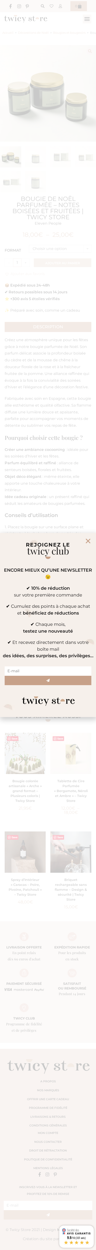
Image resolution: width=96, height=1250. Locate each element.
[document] (48, 625)
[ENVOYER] (48, 680)
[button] (88, 541)
